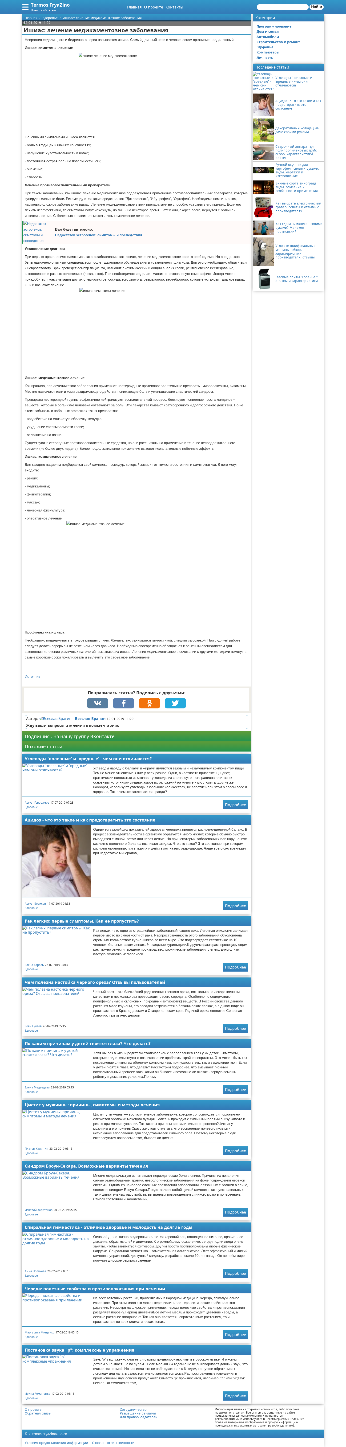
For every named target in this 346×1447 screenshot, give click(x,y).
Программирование (274, 26)
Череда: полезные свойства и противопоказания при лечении (95, 1289)
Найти (316, 7)
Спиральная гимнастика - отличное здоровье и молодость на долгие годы (108, 1227)
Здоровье (31, 807)
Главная (134, 7)
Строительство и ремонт (278, 42)
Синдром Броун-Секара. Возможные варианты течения (86, 1166)
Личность (265, 57)
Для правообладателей (138, 1417)
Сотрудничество (133, 1409)
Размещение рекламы (138, 1413)
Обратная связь (38, 1413)
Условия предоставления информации (56, 1442)
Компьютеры (268, 52)
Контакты (174, 7)
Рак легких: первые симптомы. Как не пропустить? (82, 921)
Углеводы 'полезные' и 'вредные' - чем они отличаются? (88, 758)
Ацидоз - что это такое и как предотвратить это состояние (90, 820)
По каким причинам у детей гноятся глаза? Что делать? (88, 1043)
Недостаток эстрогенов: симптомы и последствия (98, 235)
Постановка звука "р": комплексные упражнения (79, 1350)
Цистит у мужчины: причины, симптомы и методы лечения (92, 1105)
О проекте (153, 7)
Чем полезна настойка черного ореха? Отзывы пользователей (95, 982)
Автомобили (268, 36)
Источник (32, 676)
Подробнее (235, 804)
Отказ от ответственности (113, 1442)
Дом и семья (268, 31)
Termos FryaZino (50, 5)
